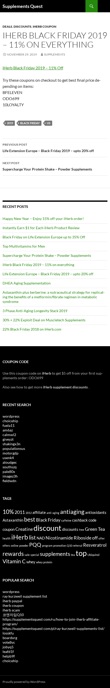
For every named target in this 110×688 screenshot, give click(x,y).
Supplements (54, 54)
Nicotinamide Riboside (68, 538)
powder (23, 545)
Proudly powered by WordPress (24, 682)
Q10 (69, 545)
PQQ (35, 544)
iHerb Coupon (44, 26)
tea (73, 554)
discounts (70, 529)
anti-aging (53, 512)
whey (30, 561)
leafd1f (8, 651)
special (34, 554)
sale (27, 554)
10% (8, 511)
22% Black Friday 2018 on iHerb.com (32, 329)
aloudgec (10, 462)
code (92, 520)
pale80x (9, 471)
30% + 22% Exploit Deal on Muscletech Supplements (44, 320)
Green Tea (95, 529)
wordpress (11, 416)
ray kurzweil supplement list (25, 596)
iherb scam (11, 610)
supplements (55, 554)
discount (47, 527)
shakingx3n (11, 444)
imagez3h (10, 476)
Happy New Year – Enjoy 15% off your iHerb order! (43, 218)
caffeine (66, 520)
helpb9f (9, 656)
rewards (13, 553)
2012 (29, 512)
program (47, 545)
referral (77, 545)
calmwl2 (9, 434)
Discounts (22, 26)
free (81, 529)
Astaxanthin (13, 520)
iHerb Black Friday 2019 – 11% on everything (38, 264)
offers (6, 545)
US (48, 123)
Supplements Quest (23, 6)
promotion (59, 545)
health (6, 538)
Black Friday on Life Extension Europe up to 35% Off (44, 237)
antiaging (72, 511)
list (32, 537)
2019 (10, 123)
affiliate (39, 512)
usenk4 (8, 458)
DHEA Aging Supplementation (27, 283)
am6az (8, 430)
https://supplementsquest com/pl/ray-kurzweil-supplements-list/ (53, 628)
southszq (10, 467)
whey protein (44, 562)
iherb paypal (12, 601)
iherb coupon (13, 605)
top (81, 552)
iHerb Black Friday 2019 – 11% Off (33, 67)
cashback (80, 520)
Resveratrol (95, 545)
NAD (41, 538)
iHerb (19, 537)
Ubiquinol (93, 554)
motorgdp (10, 453)
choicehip (10, 421)
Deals (7, 26)
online (14, 545)
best (29, 519)
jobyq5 (8, 647)
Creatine (24, 529)
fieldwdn (9, 481)
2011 (20, 512)
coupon (9, 529)
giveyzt (8, 439)
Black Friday (30, 123)
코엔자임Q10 (13, 614)
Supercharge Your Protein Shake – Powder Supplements (47, 166)
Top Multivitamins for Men (24, 246)
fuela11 (9, 425)
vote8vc (9, 642)
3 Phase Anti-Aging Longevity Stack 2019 (35, 311)
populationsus (14, 448)
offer (101, 538)
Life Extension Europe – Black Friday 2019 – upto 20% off (48, 148)
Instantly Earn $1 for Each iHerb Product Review (41, 228)
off (95, 538)
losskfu (8, 633)
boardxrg (10, 638)
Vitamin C (14, 561)
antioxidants (95, 512)
